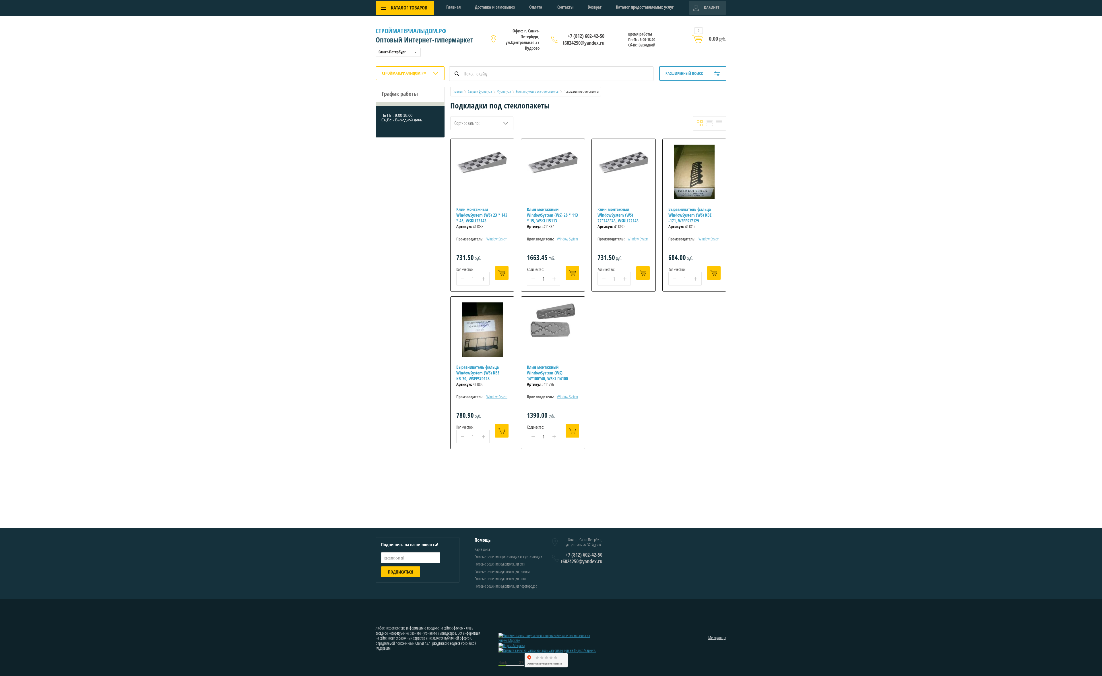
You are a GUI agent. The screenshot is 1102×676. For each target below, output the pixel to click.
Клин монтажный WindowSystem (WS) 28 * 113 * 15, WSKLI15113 (552, 215)
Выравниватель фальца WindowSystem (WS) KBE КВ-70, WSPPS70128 (477, 372)
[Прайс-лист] (719, 123)
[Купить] (502, 273)
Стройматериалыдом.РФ (411, 30)
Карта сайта (482, 549)
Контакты (564, 7)
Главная (453, 7)
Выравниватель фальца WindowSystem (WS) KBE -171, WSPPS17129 (689, 215)
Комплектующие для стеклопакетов (537, 91)
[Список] (709, 123)
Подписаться (400, 572)
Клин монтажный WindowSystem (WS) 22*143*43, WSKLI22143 (618, 215)
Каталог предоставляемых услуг (645, 7)
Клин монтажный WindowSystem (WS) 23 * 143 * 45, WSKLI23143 (481, 215)
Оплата (535, 7)
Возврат (595, 7)
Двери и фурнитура (480, 91)
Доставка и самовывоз (495, 7)
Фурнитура (504, 91)
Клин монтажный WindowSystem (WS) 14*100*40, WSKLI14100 (547, 372)
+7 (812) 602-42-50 (586, 35)
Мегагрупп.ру (717, 637)
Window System (496, 239)
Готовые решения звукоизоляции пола (500, 578)
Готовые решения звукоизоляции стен (500, 564)
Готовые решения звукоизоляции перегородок (506, 586)
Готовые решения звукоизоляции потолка (502, 571)
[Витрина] (700, 123)
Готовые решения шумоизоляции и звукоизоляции (508, 557)
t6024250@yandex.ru (583, 42)
